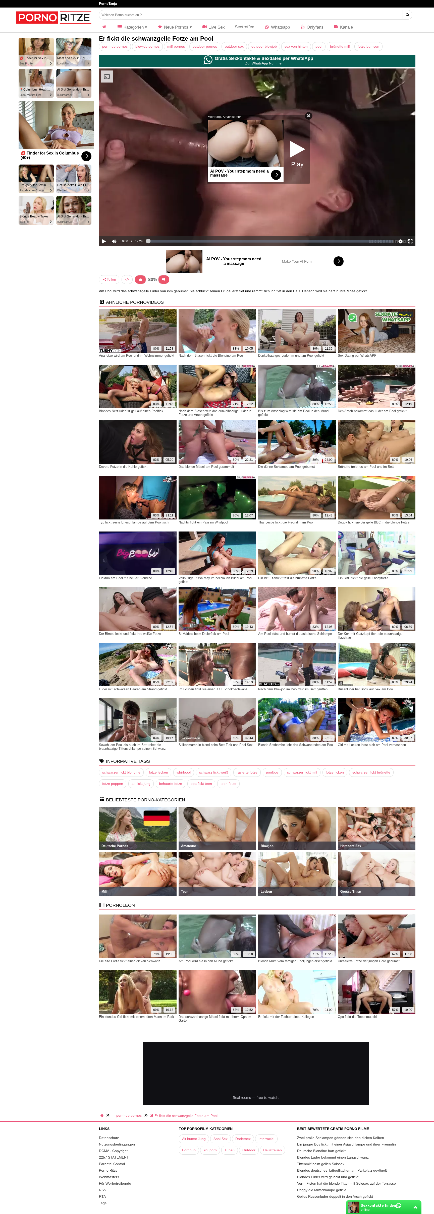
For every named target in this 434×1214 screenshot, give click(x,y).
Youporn (210, 1150)
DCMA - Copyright (113, 1151)
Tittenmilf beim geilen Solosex (320, 1164)
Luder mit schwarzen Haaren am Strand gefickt (133, 689)
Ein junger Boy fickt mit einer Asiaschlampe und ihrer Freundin (346, 1144)
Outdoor (248, 1150)
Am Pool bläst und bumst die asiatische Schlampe (295, 634)
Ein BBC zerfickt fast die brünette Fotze (287, 578)
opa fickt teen (201, 784)
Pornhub (189, 1150)
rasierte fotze (247, 772)
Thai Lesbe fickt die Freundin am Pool (285, 522)
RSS (102, 1190)
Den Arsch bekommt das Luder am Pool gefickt (372, 411)
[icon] (104, 27)
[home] (102, 1115)
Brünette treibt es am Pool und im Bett (366, 467)
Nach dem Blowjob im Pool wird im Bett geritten (293, 689)
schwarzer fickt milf (302, 772)
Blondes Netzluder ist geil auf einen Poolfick (131, 411)
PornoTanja (108, 4)
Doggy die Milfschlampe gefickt (321, 1190)
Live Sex (216, 27)
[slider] (122, 225)
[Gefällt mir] (140, 279)
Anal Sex (220, 1139)
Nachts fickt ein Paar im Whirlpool (203, 522)
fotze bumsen (368, 46)
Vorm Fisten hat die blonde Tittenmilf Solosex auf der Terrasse (346, 1183)
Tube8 (230, 1150)
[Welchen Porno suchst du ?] (407, 15)
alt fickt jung (141, 784)
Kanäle (346, 27)
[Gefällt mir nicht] (163, 279)
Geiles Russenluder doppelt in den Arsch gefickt (335, 1196)
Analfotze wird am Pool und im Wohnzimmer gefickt (136, 355)
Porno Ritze (108, 1170)
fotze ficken (335, 772)
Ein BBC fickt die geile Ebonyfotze (363, 578)
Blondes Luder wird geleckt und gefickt (327, 1177)
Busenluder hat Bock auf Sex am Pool (366, 689)
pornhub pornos (115, 46)
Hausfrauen (272, 1150)
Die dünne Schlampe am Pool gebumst (286, 467)
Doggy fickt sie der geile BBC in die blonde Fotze (373, 522)
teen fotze (228, 784)
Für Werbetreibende (115, 1183)
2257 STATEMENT (114, 1157)
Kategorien (133, 27)
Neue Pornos (175, 27)
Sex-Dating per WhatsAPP (357, 355)
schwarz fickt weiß (213, 772)
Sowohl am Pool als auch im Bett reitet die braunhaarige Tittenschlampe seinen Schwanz (132, 746)
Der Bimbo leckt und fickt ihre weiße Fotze (130, 634)
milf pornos (176, 46)
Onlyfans (314, 27)
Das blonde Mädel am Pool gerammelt (206, 467)
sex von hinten (296, 46)
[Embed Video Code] (127, 279)
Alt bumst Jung (194, 1139)
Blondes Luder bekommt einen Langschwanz (333, 1157)
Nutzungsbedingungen (117, 1144)
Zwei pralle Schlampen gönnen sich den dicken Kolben (340, 1138)
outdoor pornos (205, 46)
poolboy (272, 772)
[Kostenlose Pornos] (53, 26)
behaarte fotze (170, 784)
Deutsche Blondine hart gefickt (321, 1151)
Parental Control (112, 1164)
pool (318, 46)
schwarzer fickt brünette (371, 772)
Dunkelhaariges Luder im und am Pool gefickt (291, 355)
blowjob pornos (147, 46)
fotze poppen (112, 784)
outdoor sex (234, 46)
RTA (102, 1196)
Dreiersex (243, 1139)
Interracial (266, 1139)
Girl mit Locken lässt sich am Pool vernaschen (372, 745)
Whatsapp (280, 27)
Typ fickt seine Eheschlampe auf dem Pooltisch (134, 522)
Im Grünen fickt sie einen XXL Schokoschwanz (213, 689)
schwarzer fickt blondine (121, 772)
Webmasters (109, 1177)
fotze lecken (158, 772)
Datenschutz (109, 1138)
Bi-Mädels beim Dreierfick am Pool (204, 634)
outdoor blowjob (264, 46)
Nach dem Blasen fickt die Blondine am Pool (211, 355)
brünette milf (340, 46)
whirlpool (184, 772)
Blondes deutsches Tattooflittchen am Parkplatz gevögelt (342, 1170)
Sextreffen (244, 27)
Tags (102, 1203)
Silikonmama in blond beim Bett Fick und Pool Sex (216, 745)
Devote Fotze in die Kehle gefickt (123, 467)
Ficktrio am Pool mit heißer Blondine (125, 578)
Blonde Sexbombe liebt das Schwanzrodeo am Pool (296, 745)
